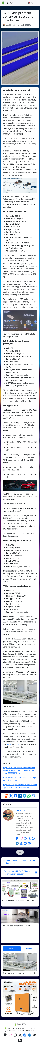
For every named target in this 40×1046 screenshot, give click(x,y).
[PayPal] (17, 838)
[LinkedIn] (20, 796)
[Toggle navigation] (36, 3)
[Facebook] (15, 796)
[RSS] (20, 1040)
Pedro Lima (20, 810)
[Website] (25, 843)
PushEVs (10, 2)
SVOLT (18, 744)
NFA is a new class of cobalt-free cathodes (19, 901)
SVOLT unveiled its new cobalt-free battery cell (20, 861)
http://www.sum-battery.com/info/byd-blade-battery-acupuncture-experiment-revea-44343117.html (19, 770)
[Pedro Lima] (3, 25)
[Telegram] (24, 796)
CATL (9, 744)
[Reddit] (6, 796)
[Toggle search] (32, 3)
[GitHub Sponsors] (21, 838)
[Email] (33, 796)
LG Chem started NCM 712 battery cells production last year (17, 872)
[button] (20, 852)
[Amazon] (21, 843)
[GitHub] (25, 838)
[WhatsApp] (29, 796)
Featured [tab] (12, 948)
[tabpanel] (20, 963)
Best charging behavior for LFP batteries (20, 973)
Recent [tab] (29, 948)
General (28, 25)
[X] (11, 796)
